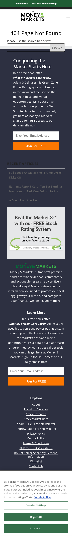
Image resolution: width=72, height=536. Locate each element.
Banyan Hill (21, 3)
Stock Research (36, 414)
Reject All (36, 517)
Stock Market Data (36, 419)
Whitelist (36, 461)
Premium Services (36, 409)
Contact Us (36, 466)
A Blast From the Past (24, 200)
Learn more (52, 301)
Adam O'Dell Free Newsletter (36, 424)
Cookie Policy (36, 438)
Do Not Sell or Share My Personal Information (36, 454)
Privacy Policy (36, 433)
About (36, 404)
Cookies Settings (36, 505)
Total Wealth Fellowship (43, 3)
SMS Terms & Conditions (36, 448)
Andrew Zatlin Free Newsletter (36, 429)
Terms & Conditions (36, 443)
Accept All (36, 528)
